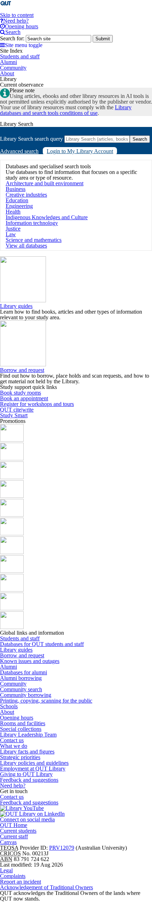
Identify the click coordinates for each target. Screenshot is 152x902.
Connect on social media (27, 819)
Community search (21, 689)
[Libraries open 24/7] (12, 533)
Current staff (14, 836)
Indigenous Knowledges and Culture (47, 217)
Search (140, 139)
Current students (18, 831)
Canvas (8, 842)
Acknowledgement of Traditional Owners (46, 887)
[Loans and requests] (12, 552)
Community (13, 684)
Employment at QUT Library (32, 769)
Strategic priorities (20, 757)
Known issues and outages (29, 661)
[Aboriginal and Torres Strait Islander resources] (12, 440)
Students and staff (20, 638)
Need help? (12, 785)
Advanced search (19, 151)
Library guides (16, 306)
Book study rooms (20, 393)
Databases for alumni (23, 672)
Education (17, 200)
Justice (13, 229)
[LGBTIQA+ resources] (12, 515)
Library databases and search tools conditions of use (65, 110)
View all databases (26, 246)
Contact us (12, 740)
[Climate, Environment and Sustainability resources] (12, 496)
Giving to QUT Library (26, 774)
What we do (13, 746)
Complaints (12, 876)
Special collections (20, 729)
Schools (9, 706)
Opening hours (16, 718)
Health (13, 212)
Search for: (12, 38)
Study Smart (14, 415)
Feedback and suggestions (29, 780)
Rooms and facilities (22, 723)
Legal (6, 870)
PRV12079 (61, 848)
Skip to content (17, 15)
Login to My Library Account (80, 151)
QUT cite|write (17, 410)
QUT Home (13, 825)
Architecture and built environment (44, 183)
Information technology (32, 223)
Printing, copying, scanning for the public (46, 701)
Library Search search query (31, 139)
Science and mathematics (34, 240)
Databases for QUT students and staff (42, 644)
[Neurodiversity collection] (12, 627)
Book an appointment (24, 398)
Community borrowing (25, 695)
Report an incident (20, 882)
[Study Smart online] (12, 590)
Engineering (19, 206)
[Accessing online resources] (12, 571)
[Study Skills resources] (12, 477)
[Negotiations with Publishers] (12, 608)
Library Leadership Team (28, 735)
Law (11, 234)
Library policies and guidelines (34, 763)
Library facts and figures (27, 752)
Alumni (8, 667)
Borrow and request (22, 370)
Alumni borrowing (21, 678)
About (7, 712)
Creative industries (26, 195)
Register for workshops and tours (37, 404)
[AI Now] (12, 458)
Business (15, 189)
